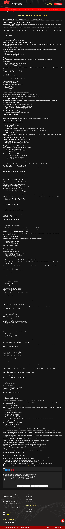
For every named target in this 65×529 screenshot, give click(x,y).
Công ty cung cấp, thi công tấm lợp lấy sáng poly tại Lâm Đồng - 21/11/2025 (17, 479)
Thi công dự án (39, 9)
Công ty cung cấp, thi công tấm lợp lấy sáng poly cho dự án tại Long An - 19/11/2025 (19, 480)
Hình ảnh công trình (29, 509)
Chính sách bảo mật (29, 497)
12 (41, 486)
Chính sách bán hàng (29, 494)
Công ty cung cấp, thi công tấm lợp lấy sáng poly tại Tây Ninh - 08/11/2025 (17, 482)
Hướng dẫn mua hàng (29, 501)
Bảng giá (46, 9)
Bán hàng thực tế (29, 511)
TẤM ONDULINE (13, 9)
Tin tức (56, 9)
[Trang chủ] (3, 9)
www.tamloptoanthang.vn (10, 516)
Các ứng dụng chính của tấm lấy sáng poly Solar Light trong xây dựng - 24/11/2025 (18, 477)
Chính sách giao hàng (29, 496)
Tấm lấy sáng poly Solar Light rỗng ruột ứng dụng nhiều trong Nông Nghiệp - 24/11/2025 (19, 476)
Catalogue (51, 9)
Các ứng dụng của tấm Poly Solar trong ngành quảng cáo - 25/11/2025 (16, 475)
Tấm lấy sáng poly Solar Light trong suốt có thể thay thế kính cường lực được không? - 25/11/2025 (21, 474)
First (23, 486)
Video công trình (28, 508)
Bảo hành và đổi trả (29, 499)
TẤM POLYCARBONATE (22, 9)
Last (46, 486)
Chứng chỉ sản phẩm (29, 502)
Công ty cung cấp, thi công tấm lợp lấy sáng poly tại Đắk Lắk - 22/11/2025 (17, 478)
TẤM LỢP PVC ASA (31, 9)
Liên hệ (60, 9)
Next (44, 486)
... (38, 486)
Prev (25, 486)
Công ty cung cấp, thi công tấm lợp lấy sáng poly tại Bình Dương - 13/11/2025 (17, 481)
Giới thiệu (7, 9)
